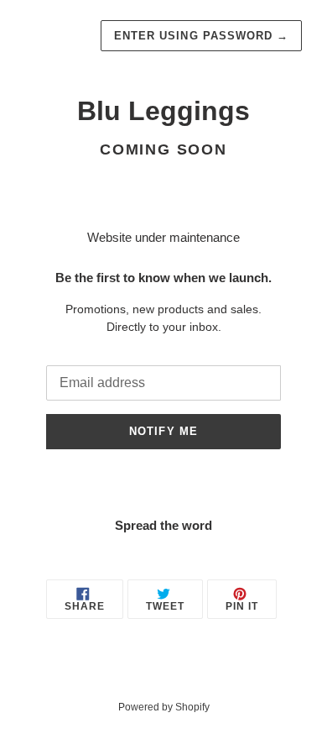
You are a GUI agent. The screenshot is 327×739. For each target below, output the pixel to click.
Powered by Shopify (164, 707)
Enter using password (201, 35)
